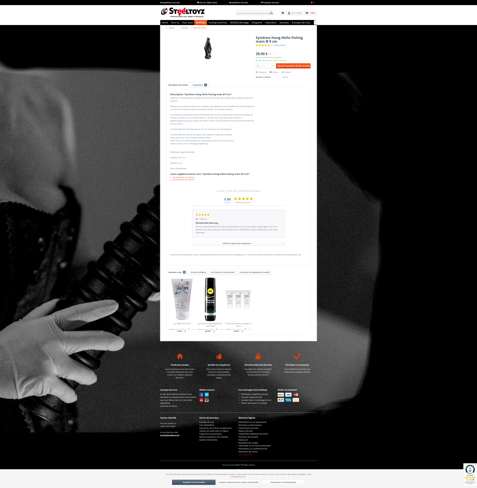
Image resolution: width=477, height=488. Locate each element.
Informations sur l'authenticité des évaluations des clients (252, 450)
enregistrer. (303, 474)
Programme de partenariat (210, 434)
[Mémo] (282, 13)
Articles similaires (198, 272)
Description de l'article (178, 85)
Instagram (207, 400)
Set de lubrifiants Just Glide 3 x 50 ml (238, 324)
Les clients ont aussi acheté (223, 272)
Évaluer (287, 72)
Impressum (243, 440)
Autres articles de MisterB (183, 179)
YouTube (201, 400)
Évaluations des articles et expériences (215, 428)
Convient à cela (176, 272)
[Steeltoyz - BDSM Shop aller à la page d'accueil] (187, 13)
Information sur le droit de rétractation (254, 446)
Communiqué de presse (248, 428)
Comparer (262, 72)
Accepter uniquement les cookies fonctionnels (238, 482)
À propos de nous (206, 422)
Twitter (207, 395)
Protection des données (248, 437)
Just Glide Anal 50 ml (182, 323)
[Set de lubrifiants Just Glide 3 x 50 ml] (238, 299)
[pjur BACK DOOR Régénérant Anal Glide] (210, 299)
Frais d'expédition (206, 425)
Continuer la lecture (168, 406)
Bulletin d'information (208, 440)
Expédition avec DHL (171, 2)
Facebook (201, 395)
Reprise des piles (245, 431)
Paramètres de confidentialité (283, 482)
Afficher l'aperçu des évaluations (237, 243)
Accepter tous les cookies (194, 482)
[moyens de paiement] (297, 397)
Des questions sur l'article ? (183, 177)
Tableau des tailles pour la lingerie (213, 431)
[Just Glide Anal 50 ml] (182, 299)
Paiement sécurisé (271, 2)
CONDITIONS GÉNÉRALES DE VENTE (253, 434)
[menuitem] (255, 13)
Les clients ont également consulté (254, 272)
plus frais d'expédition (273, 57)
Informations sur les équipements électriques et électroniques (252, 423)
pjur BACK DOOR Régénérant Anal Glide (210, 324)
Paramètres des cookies (248, 443)
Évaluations (199, 85)
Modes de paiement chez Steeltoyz (213, 437)
